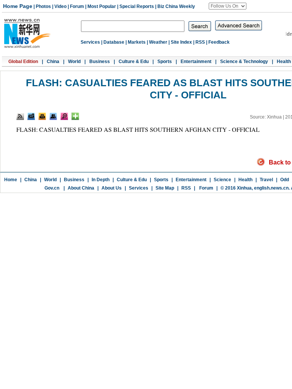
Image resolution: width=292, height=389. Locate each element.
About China (81, 188)
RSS (200, 42)
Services (90, 42)
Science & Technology (244, 61)
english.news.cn (271, 188)
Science (222, 179)
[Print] (42, 116)
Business (99, 61)
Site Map (165, 188)
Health (284, 61)
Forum (77, 6)
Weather (158, 42)
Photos (43, 6)
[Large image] (64, 116)
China (53, 61)
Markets (137, 42)
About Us (112, 188)
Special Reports (136, 6)
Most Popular (101, 6)
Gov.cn (51, 188)
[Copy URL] (53, 116)
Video (60, 6)
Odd (284, 179)
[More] (75, 116)
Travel (266, 179)
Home (10, 179)
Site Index (181, 42)
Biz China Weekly (176, 6)
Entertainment (196, 61)
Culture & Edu (134, 61)
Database (113, 42)
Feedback (219, 42)
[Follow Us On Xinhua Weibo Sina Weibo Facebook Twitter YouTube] (227, 6)
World (74, 61)
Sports (164, 61)
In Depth (101, 179)
